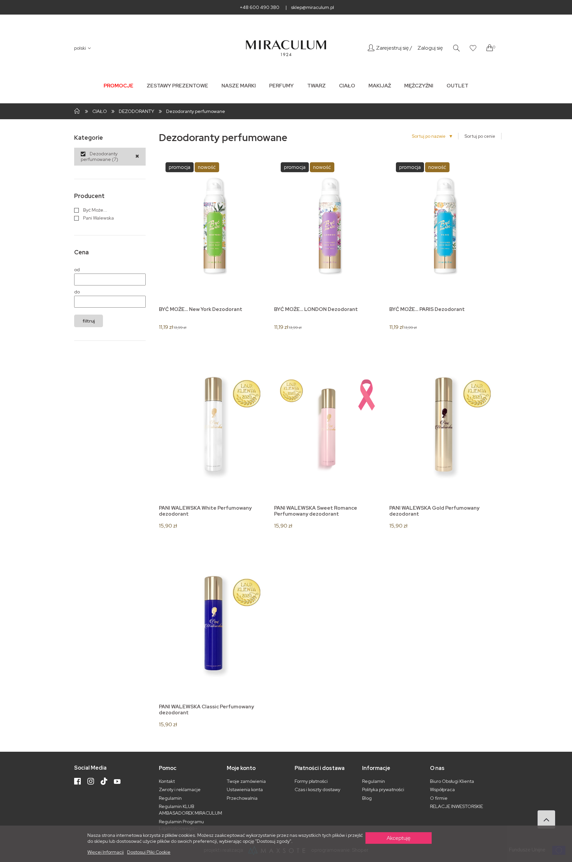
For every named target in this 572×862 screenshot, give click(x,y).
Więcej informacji (105, 852)
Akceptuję (398, 838)
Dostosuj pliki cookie (148, 852)
